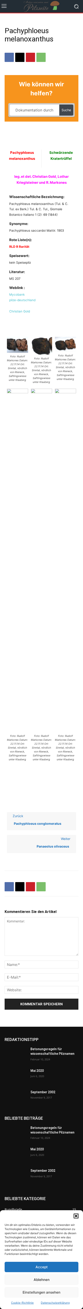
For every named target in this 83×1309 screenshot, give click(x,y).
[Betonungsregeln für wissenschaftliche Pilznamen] (16, 1054)
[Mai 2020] (16, 1076)
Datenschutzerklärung (55, 1302)
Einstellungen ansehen (41, 1292)
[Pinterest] (30, 57)
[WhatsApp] (41, 57)
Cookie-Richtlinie (22, 1302)
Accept (42, 1267)
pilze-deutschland (22, 300)
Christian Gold (19, 311)
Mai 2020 (37, 1071)
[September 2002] (16, 1097)
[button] (76, 1216)
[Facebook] (9, 57)
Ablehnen (42, 1279)
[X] (19, 57)
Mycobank (17, 294)
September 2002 (42, 1092)
